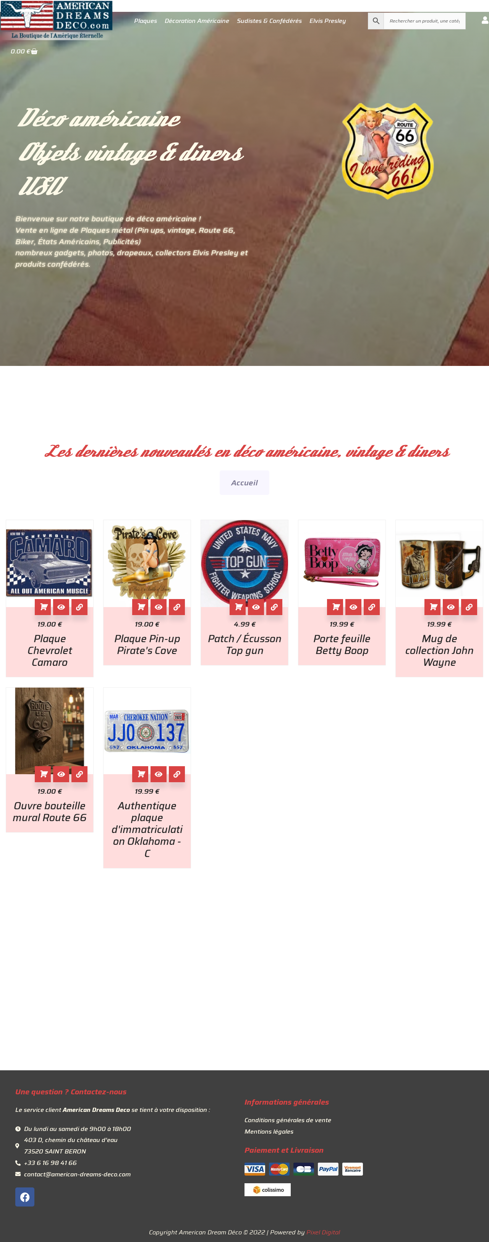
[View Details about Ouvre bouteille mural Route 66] (79, 774)
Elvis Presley (327, 21)
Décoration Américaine (197, 21)
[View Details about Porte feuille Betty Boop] (372, 607)
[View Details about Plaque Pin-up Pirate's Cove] (177, 607)
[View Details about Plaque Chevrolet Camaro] (79, 607)
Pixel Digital (323, 1232)
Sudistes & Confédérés (269, 21)
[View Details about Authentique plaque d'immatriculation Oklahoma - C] (177, 774)
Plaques (145, 21)
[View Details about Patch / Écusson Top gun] (274, 607)
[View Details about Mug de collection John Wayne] (469, 607)
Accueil (244, 483)
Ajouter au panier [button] (43, 607)
